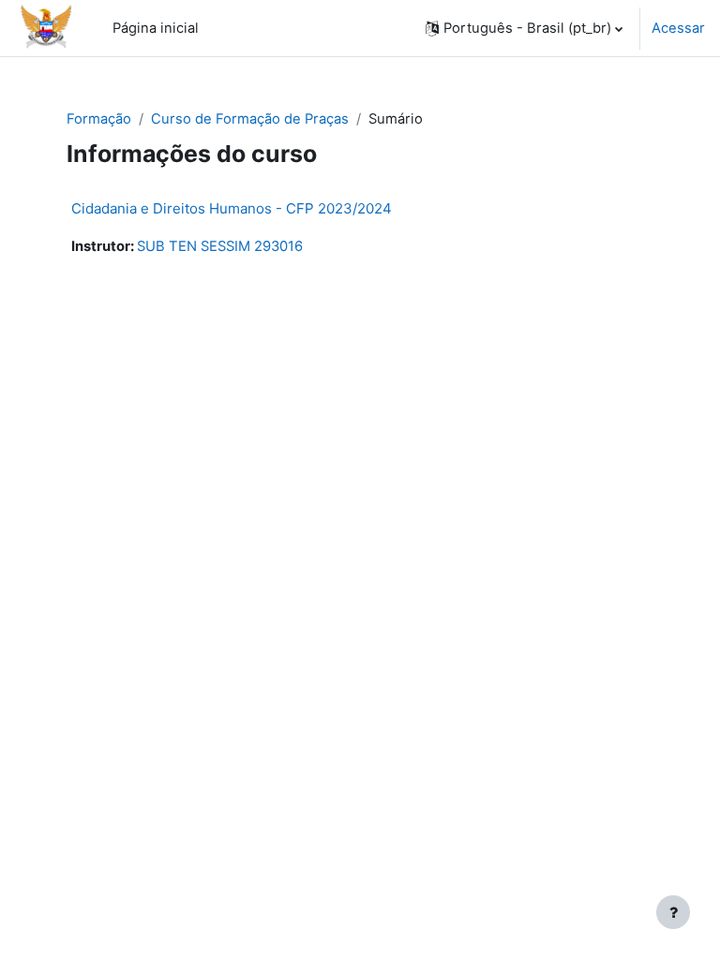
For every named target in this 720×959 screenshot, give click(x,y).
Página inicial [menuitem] (155, 28)
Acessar (678, 28)
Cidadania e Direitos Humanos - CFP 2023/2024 (231, 208)
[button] (524, 28)
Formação (99, 119)
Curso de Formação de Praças (250, 119)
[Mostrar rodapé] (673, 912)
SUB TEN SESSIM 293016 (220, 246)
